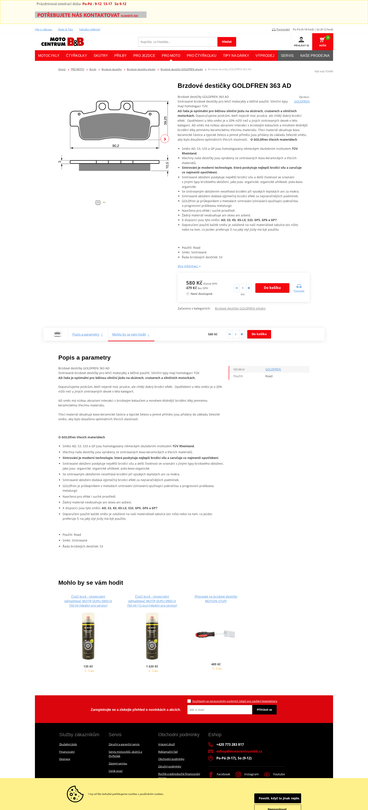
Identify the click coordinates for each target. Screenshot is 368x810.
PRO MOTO (77, 69)
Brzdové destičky (112, 69)
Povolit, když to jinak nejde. (279, 798)
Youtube (278, 774)
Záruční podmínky (169, 766)
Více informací (188, 266)
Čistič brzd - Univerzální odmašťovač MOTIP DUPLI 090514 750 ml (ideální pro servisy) (88, 600)
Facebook (223, 774)
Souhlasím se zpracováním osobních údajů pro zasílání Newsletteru (234, 701)
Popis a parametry (85, 334)
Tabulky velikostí (89, 29)
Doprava (64, 759)
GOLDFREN (302, 101)
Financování (67, 752)
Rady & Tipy (65, 29)
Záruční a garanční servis (124, 744)
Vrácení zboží (166, 744)
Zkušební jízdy (68, 744)
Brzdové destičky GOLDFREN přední (182, 69)
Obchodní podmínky (171, 759)
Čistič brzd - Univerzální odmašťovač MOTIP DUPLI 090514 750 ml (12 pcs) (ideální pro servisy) (152, 600)
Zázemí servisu (118, 763)
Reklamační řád (168, 752)
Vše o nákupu (43, 29)
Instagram (251, 774)
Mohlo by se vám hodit (129, 334)
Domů (62, 69)
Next (165, 138)
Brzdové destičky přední (141, 69)
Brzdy (92, 69)
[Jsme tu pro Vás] (91, 14)
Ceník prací (115, 771)
